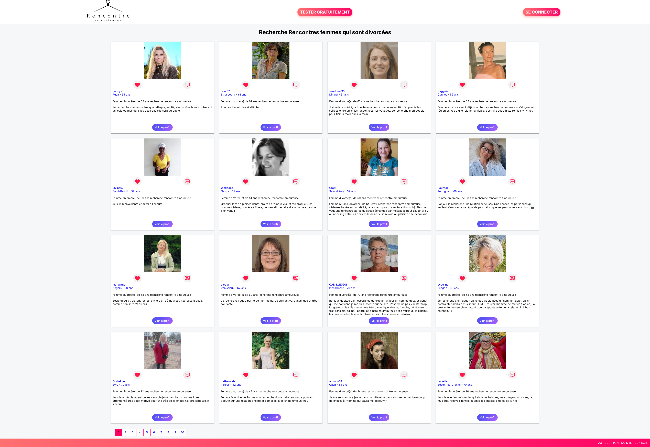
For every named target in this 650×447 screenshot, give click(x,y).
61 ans (242, 94)
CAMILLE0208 (338, 284)
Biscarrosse (336, 288)
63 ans (454, 288)
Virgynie (443, 91)
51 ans (236, 191)
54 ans (343, 384)
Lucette (442, 381)
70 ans (351, 288)
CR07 (332, 188)
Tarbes (225, 384)
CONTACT (640, 442)
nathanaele (228, 381)
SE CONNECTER (542, 12)
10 (182, 432)
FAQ (599, 442)
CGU (607, 442)
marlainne (119, 284)
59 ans (135, 191)
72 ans (125, 384)
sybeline (443, 284)
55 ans (126, 94)
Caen (332, 384)
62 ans (241, 288)
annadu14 (335, 381)
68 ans (457, 191)
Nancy (225, 191)
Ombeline (119, 381)
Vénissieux (227, 288)
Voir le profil (162, 127)
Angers (117, 288)
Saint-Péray (336, 191)
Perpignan (444, 191)
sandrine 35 (337, 91)
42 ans (236, 384)
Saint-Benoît (120, 191)
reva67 (225, 91)
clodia (225, 284)
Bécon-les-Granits (449, 384)
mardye (117, 91)
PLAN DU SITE (622, 442)
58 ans (128, 288)
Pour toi (443, 188)
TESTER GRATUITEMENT (325, 12)
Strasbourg (228, 94)
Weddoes (227, 188)
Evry (115, 384)
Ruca (116, 94)
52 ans (454, 94)
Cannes (442, 94)
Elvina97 (118, 188)
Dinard (333, 94)
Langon (442, 288)
